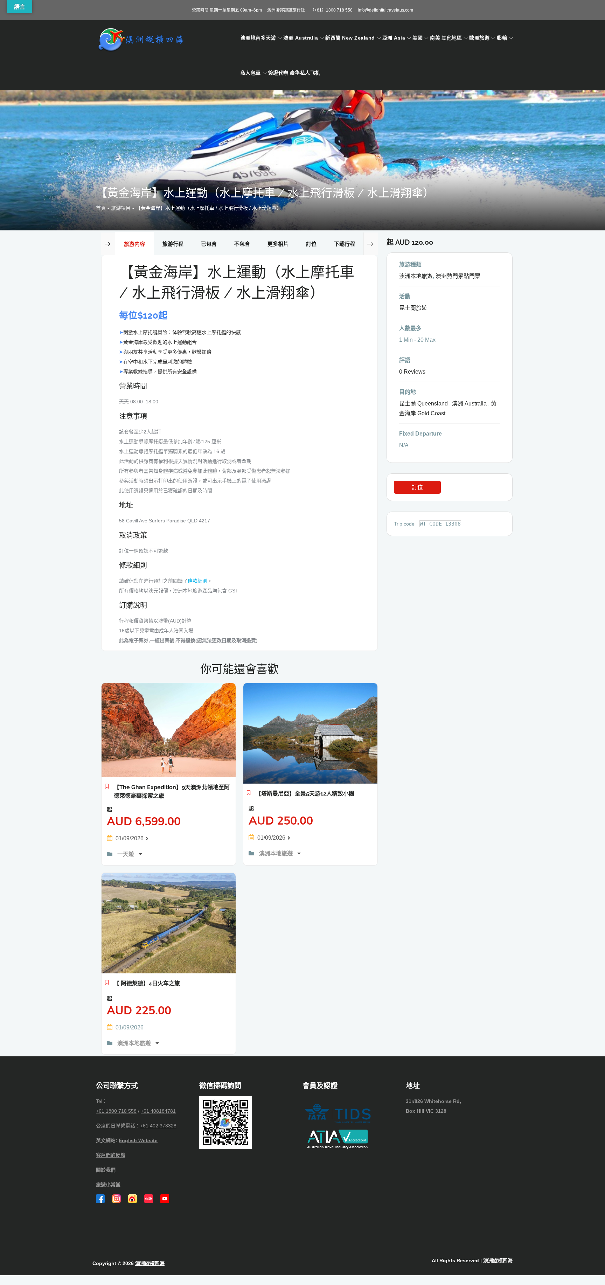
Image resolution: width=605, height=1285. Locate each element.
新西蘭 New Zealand (350, 38)
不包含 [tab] (242, 244)
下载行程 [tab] (344, 244)
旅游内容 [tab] (134, 244)
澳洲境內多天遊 (258, 38)
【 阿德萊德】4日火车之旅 (147, 983)
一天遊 (126, 854)
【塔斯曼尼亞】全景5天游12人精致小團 (305, 793)
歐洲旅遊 (479, 38)
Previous (108, 243)
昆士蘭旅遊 (413, 308)
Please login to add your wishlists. (107, 788)
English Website (138, 1140)
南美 (435, 38)
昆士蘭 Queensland (423, 404)
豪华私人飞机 (305, 73)
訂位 (417, 487)
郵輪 (502, 38)
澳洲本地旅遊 (276, 853)
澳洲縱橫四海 (150, 1263)
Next (370, 243)
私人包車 (251, 73)
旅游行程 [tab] (172, 244)
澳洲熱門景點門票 (458, 276)
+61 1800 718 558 (116, 1111)
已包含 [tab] (209, 244)
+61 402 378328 (158, 1125)
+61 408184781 (158, 1111)
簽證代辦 (278, 73)
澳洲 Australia (300, 38)
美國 (417, 38)
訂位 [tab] (311, 244)
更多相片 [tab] (277, 244)
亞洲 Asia (393, 38)
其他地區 (451, 38)
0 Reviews (412, 372)
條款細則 (197, 581)
